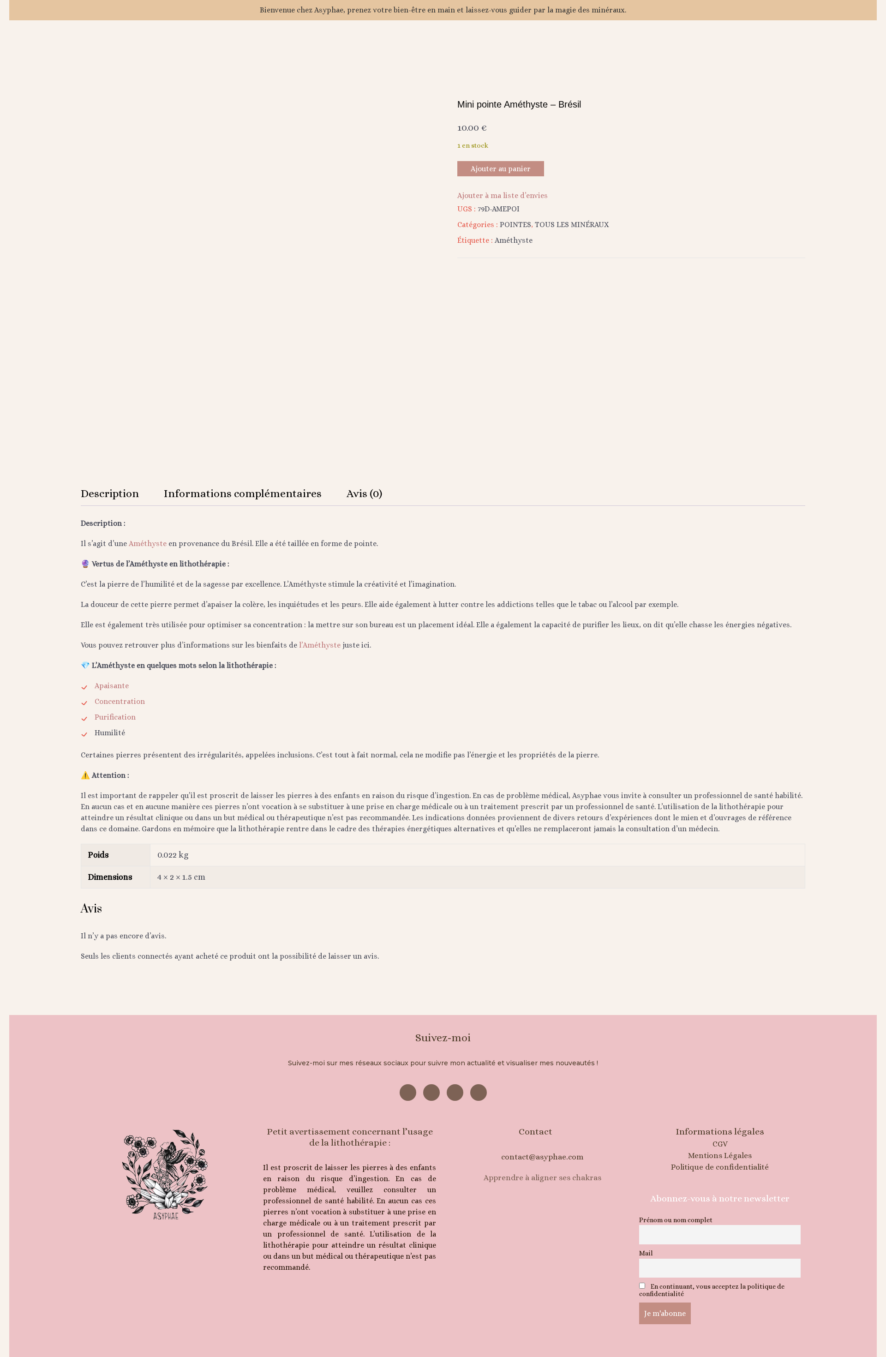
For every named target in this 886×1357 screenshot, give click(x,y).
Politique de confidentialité (720, 1167)
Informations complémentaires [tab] (243, 493)
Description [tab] (110, 493)
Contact (535, 1131)
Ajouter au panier (501, 168)
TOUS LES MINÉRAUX (572, 224)
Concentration (120, 701)
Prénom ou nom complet (675, 1220)
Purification (115, 717)
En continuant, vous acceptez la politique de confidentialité (711, 1290)
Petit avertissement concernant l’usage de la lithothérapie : (350, 1137)
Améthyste (514, 240)
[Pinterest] (455, 1092)
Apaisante (112, 685)
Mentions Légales (720, 1155)
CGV (720, 1144)
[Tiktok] (478, 1092)
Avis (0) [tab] (364, 493)
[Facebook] (408, 1092)
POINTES (515, 224)
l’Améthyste (320, 645)
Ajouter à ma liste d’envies (502, 195)
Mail (646, 1253)
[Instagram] (431, 1092)
